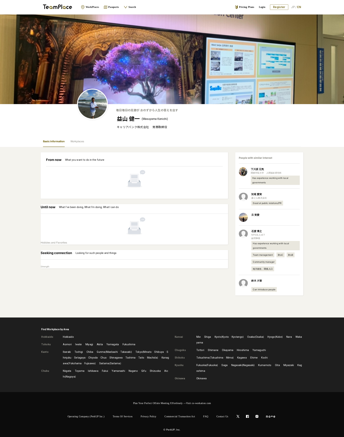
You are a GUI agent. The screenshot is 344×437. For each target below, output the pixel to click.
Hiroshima (243, 350)
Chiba (90, 351)
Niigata (67, 370)
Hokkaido (68, 336)
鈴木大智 (256, 280)
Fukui (105, 370)
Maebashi (112, 351)
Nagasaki (236, 365)
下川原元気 (257, 169)
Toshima (130, 357)
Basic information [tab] (54, 141)
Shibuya (159, 351)
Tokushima (202, 357)
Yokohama (75, 363)
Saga (224, 365)
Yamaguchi (259, 350)
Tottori (200, 350)
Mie (198, 336)
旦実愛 (255, 214)
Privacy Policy (148, 416)
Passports (113, 7)
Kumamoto (264, 365)
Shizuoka (155, 370)
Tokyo (139, 351)
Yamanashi (118, 370)
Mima (229, 357)
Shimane (213, 350)
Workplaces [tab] (77, 141)
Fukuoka (201, 365)
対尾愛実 (256, 194)
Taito (141, 357)
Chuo (104, 357)
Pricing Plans (246, 7)
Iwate (78, 344)
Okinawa (201, 378)
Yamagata (112, 344)
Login (262, 7)
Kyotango (237, 336)
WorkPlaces (92, 7)
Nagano (133, 370)
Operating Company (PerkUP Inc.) (86, 416)
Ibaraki (67, 351)
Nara (289, 336)
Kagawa (242, 357)
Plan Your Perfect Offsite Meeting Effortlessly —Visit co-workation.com (172, 403)
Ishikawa (93, 370)
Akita (100, 344)
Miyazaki (288, 365)
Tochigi (79, 351)
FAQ (205, 416)
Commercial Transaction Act (179, 416)
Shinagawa (116, 357)
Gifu (143, 370)
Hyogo (271, 336)
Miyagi (89, 344)
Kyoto (218, 336)
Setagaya (79, 357)
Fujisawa (89, 363)
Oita (277, 365)
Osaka (251, 336)
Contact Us (222, 416)
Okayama (227, 350)
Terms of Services (122, 416)
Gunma (101, 351)
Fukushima (129, 344)
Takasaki (125, 351)
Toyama (80, 370)
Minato (147, 351)
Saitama (104, 363)
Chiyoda (93, 357)
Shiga (207, 336)
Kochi (264, 357)
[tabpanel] (172, 232)
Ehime (254, 357)
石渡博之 (256, 231)
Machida (152, 357)
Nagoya (70, 376)
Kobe (279, 336)
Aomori (67, 344)
